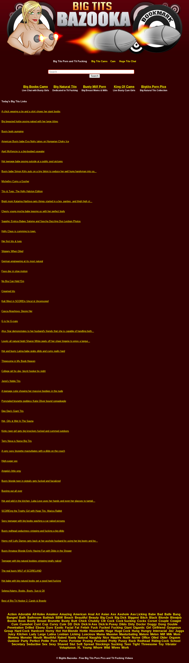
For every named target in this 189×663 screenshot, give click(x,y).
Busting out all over (11, 491)
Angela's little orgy (11, 471)
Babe (152, 614)
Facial (69, 627)
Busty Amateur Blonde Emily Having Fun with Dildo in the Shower (36, 550)
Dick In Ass (89, 624)
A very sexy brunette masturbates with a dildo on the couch (33, 451)
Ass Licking (138, 614)
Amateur (52, 614)
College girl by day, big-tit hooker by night (23, 371)
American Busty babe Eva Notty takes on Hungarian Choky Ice (35, 141)
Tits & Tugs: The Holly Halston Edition (22, 191)
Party (24, 640)
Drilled (29, 627)
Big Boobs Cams (35, 86)
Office (146, 637)
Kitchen (22, 634)
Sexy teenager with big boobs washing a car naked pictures (33, 520)
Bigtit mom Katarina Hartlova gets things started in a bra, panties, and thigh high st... (46, 201)
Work (125, 647)
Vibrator (170, 644)
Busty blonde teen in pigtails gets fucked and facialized (31, 481)
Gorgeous (174, 627)
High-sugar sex (9, 461)
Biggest (133, 617)
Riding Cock (160, 640)
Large (42, 634)
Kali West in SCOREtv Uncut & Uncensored (25, 301)
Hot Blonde (70, 630)
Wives (115, 647)
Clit (103, 620)
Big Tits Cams (99, 61)
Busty (65, 620)
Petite (45, 640)
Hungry (146, 630)
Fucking (117, 627)
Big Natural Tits (65, 86)
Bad (160, 614)
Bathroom (34, 617)
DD (70, 624)
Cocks (141, 620)
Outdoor (13, 640)
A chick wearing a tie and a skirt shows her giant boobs (30, 111)
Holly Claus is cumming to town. (18, 231)
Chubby (93, 620)
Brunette (54, 620)
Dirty (131, 624)
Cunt (37, 624)
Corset (152, 620)
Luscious (88, 634)
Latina (51, 634)
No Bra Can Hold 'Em (12, 281)
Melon (154, 634)
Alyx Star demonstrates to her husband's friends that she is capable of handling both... (47, 331)
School (175, 640)
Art (98, 614)
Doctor (141, 624)
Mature (144, 634)
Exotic (59, 627)
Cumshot (26, 624)
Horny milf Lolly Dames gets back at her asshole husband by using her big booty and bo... (49, 540)
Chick (83, 620)
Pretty (113, 640)
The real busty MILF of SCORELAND (21, 570)
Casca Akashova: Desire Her (16, 311)
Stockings (102, 644)
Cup (45, 624)
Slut (72, 644)
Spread (89, 644)
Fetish (85, 627)
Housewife (96, 630)
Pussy (122, 640)
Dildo (123, 624)
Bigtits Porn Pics (153, 86)
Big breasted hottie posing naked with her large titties (29, 121)
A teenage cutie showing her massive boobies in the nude (32, 391)
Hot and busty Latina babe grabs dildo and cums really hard (33, 351)
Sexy (52, 644)
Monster (26, 637)
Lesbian (63, 634)
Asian (105, 614)
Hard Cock (22, 630)
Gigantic (139, 627)
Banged (12, 617)
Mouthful (50, 637)
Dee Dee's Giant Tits (12, 411)
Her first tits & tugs (11, 241)
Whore (97, 647)
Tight (136, 644)
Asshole (123, 614)
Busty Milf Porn (94, 86)
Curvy (54, 624)
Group (8, 630)
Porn (54, 640)
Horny (50, 630)
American (80, 614)
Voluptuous (67, 647)
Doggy (152, 624)
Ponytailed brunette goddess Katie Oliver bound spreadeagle (33, 401)
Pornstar (75, 640)
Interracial (160, 630)
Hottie (84, 630)
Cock (110, 620)
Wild (107, 647)
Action (12, 614)
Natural (83, 637)
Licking (75, 634)
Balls (167, 614)
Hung (136, 630)
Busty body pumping (12, 131)
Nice (106, 637)
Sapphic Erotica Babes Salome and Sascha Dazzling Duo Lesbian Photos (41, 221)
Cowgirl (175, 620)
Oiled (155, 637)
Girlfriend (158, 627)
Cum (14, 624)
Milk (169, 634)
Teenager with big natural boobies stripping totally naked (31, 560)
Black (153, 617)
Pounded (100, 640)
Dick (77, 624)
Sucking (117, 644)
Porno (63, 640)
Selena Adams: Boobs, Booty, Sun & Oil (23, 590)
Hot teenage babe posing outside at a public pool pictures (32, 161)
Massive (112, 634)
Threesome (149, 644)
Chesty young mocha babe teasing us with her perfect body (33, 211)
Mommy (13, 637)
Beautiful (81, 617)
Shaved (62, 644)
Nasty (72, 637)
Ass (113, 614)
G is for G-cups (9, 321)
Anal (91, 614)
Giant (128, 627)
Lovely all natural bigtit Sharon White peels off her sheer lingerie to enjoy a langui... (45, 341)
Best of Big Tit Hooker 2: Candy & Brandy (23, 600)
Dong (162, 624)
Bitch (144, 617)
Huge (109, 630)
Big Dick (120, 617)
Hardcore (37, 630)
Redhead (143, 640)
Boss (22, 620)
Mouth (37, 637)
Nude (126, 637)
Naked (62, 637)
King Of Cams (124, 86)
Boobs (12, 620)
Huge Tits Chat (127, 61)
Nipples (116, 637)
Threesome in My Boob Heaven (18, 361)
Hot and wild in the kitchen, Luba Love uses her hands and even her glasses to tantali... (48, 501)
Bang (177, 614)
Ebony (40, 627)
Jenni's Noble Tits (10, 381)
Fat (77, 627)
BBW (59, 617)
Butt (74, 620)
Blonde (164, 617)
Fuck (94, 627)
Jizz (171, 630)
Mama (101, 634)
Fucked (104, 627)
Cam (113, 61)
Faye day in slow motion (14, 271)
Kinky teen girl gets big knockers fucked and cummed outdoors (35, 431)
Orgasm (174, 637)
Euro (49, 627)
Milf (162, 634)
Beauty (94, 617)
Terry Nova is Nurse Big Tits (16, 441)
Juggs (179, 630)
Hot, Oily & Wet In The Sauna (17, 421)
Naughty (95, 637)
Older (164, 637)
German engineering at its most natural (22, 261)
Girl (148, 627)
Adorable (24, 614)
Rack (132, 640)
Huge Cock (122, 630)
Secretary (18, 644)
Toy (161, 644)
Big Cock (106, 617)
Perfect (35, 640)
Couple (164, 620)
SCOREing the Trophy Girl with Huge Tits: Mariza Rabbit (31, 511)
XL (79, 647)
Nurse (136, 637)
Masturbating (128, 634)
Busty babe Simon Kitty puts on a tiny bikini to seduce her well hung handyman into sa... (49, 171)
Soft (79, 644)
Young (87, 647)
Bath (22, 617)
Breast (41, 620)
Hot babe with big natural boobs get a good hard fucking (31, 580)
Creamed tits (8, 291)
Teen (127, 644)
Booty (31, 620)
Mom (176, 634)
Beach (68, 617)
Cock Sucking (126, 620)
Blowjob (176, 617)
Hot (58, 630)
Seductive (34, 644)
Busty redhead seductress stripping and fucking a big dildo (32, 530)
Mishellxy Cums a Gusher (15, 181)
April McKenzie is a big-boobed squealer (22, 151)
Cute (63, 624)
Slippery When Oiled (12, 251)
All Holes (38, 614)
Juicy (11, 634)
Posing (88, 640)
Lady (32, 634)
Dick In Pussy (108, 624)
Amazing (65, 614)
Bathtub (48, 617)
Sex (44, 644)
